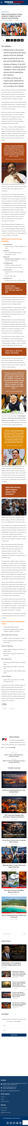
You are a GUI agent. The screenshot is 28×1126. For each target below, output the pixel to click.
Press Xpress (9, 20)
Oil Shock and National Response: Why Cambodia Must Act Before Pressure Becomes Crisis (18, 994)
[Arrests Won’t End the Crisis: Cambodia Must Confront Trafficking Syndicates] (14, 829)
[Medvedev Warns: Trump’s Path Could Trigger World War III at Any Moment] (14, 854)
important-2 (12, 708)
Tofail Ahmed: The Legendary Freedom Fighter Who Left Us (11, 964)
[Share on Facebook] (11, 40)
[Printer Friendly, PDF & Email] (4, 704)
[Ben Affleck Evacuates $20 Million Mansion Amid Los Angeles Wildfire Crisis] (14, 879)
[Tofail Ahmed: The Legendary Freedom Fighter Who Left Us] (14, 952)
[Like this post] (8, 40)
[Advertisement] (14, 722)
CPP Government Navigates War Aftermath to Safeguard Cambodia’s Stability (19, 1004)
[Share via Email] (22, 40)
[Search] (26, 2)
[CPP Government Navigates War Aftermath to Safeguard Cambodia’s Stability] (14, 804)
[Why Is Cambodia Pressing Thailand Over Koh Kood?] (14, 905)
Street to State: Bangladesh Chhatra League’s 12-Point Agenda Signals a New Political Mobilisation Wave (19, 984)
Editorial (5, 708)
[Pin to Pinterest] (18, 40)
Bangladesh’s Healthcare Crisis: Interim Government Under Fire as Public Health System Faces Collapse (19, 973)
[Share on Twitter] (15, 40)
